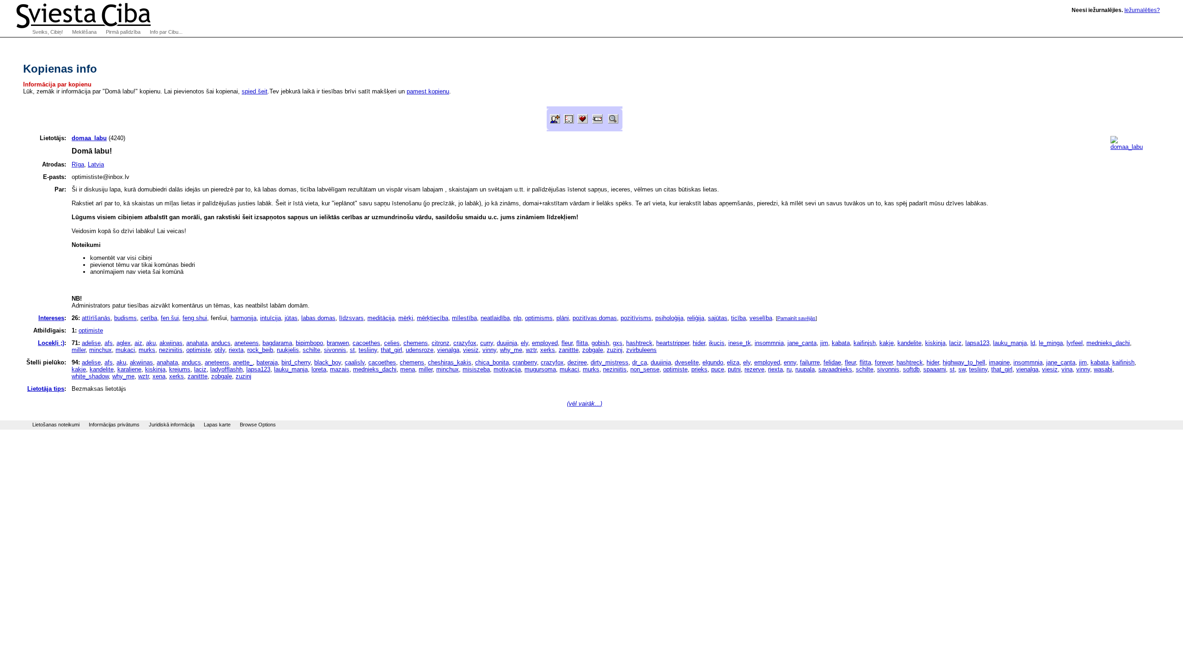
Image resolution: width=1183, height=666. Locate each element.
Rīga (78, 164)
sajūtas (717, 317)
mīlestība (464, 317)
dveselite (687, 362)
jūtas (291, 317)
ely (524, 342)
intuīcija (270, 317)
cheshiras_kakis (449, 362)
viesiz (471, 349)
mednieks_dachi (1108, 342)
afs (108, 342)
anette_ (243, 362)
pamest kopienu (428, 91)
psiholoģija (669, 317)
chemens (415, 342)
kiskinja (935, 342)
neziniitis (171, 349)
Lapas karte (217, 424)
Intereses (51, 317)
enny (790, 362)
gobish (600, 342)
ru (789, 369)
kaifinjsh (865, 342)
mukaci (125, 349)
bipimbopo (309, 342)
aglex (123, 342)
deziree (577, 362)
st (352, 349)
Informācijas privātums (114, 424)
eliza (733, 362)
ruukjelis (288, 349)
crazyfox (464, 342)
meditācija (381, 317)
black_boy (327, 362)
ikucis (717, 342)
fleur (567, 342)
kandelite (909, 342)
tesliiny (368, 349)
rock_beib (260, 349)
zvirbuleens (641, 349)
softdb (911, 369)
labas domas (318, 317)
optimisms (539, 317)
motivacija (507, 369)
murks (147, 349)
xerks (547, 349)
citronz (441, 342)
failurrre (810, 362)
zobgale (592, 349)
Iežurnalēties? (1142, 10)
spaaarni (934, 369)
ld (1033, 342)
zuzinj (614, 349)
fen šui (170, 317)
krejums (179, 369)
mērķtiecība (432, 317)
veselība (761, 317)
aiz (138, 342)
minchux (100, 349)
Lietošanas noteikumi (55, 424)
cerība (148, 317)
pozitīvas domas (595, 317)
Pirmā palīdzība (123, 32)
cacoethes (366, 342)
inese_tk (739, 342)
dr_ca (639, 362)
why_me (511, 349)
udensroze (419, 349)
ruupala (805, 369)
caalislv (355, 362)
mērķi (405, 317)
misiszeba (476, 369)
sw (961, 369)
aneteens (246, 342)
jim (824, 342)
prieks (699, 369)
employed (545, 342)
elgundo (712, 362)
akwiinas (171, 342)
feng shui (195, 317)
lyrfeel (1075, 342)
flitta (582, 342)
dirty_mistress (609, 362)
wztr (531, 349)
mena (407, 369)
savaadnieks (835, 369)
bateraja (267, 362)
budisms (125, 317)
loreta (318, 369)
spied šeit (255, 91)
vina (1067, 369)
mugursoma (540, 369)
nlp (517, 317)
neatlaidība (495, 317)
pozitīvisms (636, 317)
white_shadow (90, 376)
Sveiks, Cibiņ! (47, 32)
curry (486, 342)
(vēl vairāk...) (584, 403)
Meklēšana (84, 32)
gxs (617, 342)
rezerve (754, 369)
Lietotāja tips (45, 388)
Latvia (96, 164)
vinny (489, 349)
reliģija (695, 317)
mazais (339, 369)
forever (884, 362)
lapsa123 (977, 342)
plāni (562, 317)
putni (734, 369)
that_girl (391, 349)
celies (392, 342)
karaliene (129, 369)
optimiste (91, 330)
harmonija (243, 317)
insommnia (769, 342)
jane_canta (802, 342)
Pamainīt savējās (796, 318)
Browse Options (258, 424)
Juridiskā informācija (172, 424)
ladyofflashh (226, 369)
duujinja (507, 342)
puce (717, 369)
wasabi (1103, 369)
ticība (738, 317)
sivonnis (335, 349)
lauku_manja (1010, 342)
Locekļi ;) (51, 342)
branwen (338, 342)
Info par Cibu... (166, 32)
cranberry (524, 362)
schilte (311, 349)
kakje (886, 342)
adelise (91, 342)
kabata (841, 342)
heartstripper (672, 342)
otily (219, 349)
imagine (999, 362)
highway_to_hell (964, 362)
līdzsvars (351, 317)
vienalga (448, 349)
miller (78, 349)
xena (158, 376)
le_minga (1051, 342)
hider (699, 342)
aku (151, 342)
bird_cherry (296, 362)
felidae (832, 362)
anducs (221, 342)
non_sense (644, 369)
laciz (955, 342)
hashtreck (639, 342)
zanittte (569, 349)
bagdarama (277, 342)
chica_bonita (492, 362)
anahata (196, 342)
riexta (236, 349)
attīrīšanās (96, 317)
